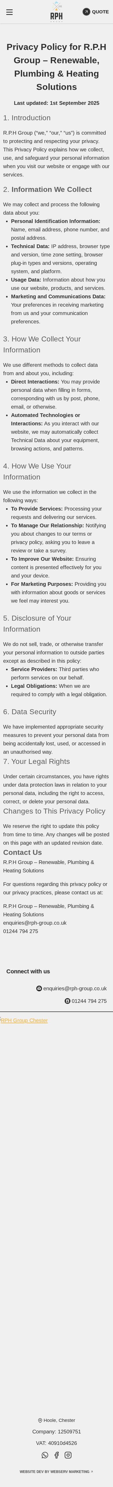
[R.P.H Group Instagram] (68, 1455)
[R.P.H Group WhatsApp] (45, 1455)
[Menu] (9, 12)
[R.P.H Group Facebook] (56, 1455)
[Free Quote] (96, 12)
